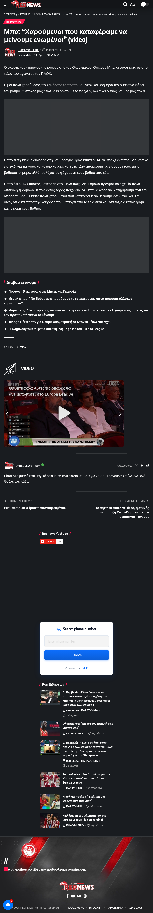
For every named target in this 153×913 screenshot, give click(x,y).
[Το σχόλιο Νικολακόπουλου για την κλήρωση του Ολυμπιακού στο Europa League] (50, 779)
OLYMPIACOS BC (75, 733)
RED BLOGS (72, 710)
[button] (7, 4)
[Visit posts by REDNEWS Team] (10, 52)
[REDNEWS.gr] (26, 4)
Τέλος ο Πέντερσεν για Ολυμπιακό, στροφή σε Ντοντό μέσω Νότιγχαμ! (60, 322)
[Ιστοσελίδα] (136, 466)
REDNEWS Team (28, 49)
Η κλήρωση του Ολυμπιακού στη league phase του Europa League (56, 329)
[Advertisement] (76, 127)
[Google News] (79, 896)
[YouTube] (73, 896)
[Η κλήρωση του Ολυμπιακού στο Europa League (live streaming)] (50, 820)
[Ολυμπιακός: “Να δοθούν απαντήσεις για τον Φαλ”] (50, 728)
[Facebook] (141, 466)
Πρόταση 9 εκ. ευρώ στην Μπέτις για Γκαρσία (42, 291)
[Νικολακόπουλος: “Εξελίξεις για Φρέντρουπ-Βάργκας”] (50, 801)
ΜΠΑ (23, 347)
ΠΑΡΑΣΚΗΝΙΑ (89, 710)
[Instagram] (147, 466)
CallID (84, 668)
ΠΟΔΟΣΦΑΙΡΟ (14, 22)
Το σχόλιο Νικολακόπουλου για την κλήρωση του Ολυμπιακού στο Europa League (86, 778)
